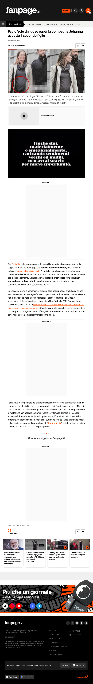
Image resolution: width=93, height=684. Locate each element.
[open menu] (3, 24)
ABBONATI (66, 10)
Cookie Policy (54, 642)
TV (29, 24)
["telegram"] (39, 606)
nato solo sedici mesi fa (29, 271)
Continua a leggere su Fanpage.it (46, 438)
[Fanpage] (13, 623)
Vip (28, 525)
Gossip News (21, 525)
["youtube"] (19, 606)
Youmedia (52, 631)
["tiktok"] (5, 606)
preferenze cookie (56, 654)
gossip (77, 24)
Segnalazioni (54, 635)
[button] (83, 45)
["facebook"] (32, 606)
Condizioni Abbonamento (58, 646)
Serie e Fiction (51, 24)
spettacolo (15, 24)
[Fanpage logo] (20, 10)
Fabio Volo (17, 264)
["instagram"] (12, 606)
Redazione (53, 650)
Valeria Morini (20, 46)
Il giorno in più (54, 423)
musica (70, 24)
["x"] (25, 606)
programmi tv (37, 24)
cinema (62, 24)
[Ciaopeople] (82, 677)
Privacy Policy (54, 638)
